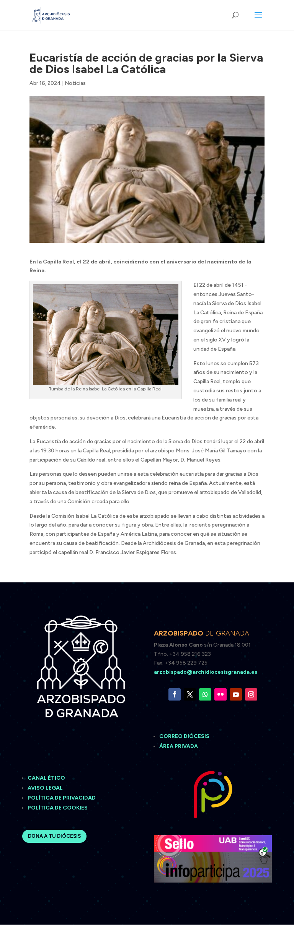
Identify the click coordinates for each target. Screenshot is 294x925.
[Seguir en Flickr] (220, 694)
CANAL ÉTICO (47, 778)
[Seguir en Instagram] (251, 694)
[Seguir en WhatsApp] (205, 694)
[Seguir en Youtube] (236, 694)
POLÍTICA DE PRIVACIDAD (62, 798)
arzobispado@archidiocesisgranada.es (205, 672)
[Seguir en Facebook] (174, 694)
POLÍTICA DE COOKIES (58, 808)
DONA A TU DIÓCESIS (54, 836)
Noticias (75, 83)
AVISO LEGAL (46, 788)
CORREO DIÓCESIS (184, 736)
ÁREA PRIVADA (178, 746)
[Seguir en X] (190, 694)
